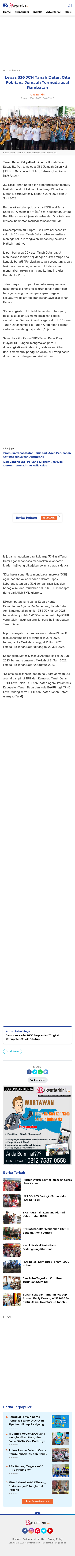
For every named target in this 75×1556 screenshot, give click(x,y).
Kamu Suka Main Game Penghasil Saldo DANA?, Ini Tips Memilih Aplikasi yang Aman (26, 1420)
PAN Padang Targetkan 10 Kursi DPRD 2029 (26, 1468)
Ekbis (68, 12)
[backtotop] (37, 1515)
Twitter (45, 1535)
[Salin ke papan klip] (45, 1071)
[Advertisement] (37, 40)
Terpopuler (22, 12)
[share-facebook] (29, 1071)
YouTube (52, 1535)
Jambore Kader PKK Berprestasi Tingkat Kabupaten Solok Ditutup (32, 1037)
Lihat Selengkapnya (36, 1501)
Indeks (37, 12)
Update (50, 517)
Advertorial (53, 12)
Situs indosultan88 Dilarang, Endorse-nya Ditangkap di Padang (27, 1486)
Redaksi (16, 1539)
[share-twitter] (34, 1071)
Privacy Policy (55, 1539)
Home (7, 12)
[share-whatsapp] (40, 1071)
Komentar (39, 1080)
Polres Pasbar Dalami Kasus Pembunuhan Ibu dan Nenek (28, 1452)
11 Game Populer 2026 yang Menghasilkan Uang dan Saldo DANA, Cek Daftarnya (27, 1437)
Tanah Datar (12, 1051)
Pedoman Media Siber (34, 1539)
